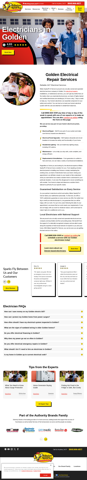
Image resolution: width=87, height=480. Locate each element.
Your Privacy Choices (63, 475)
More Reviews (10, 288)
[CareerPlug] (5, 449)
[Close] (51, 465)
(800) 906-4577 (74, 3)
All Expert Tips (43, 404)
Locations (77, 466)
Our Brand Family (64, 466)
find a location (41, 3)
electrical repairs (71, 91)
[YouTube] (9, 449)
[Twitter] (15, 449)
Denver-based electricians (55, 251)
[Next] (8, 281)
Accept (45, 475)
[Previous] (4, 281)
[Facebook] (18, 449)
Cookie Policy (37, 471)
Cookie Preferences (27, 471)
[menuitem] (28, 9)
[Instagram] (12, 449)
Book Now (80, 9)
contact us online (71, 117)
